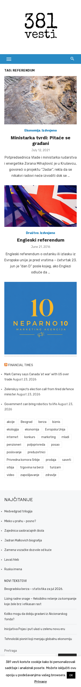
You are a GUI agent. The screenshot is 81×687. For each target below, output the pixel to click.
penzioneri (14, 445)
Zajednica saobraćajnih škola (24, 531)
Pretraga (10, 651)
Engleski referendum (40, 240)
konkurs (29, 437)
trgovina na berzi (32, 467)
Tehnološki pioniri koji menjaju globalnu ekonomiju (38, 639)
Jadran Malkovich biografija (23, 540)
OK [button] (71, 675)
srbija (10, 467)
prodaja (51, 460)
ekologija (13, 429)
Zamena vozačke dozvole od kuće (28, 550)
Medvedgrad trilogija (18, 511)
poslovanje (14, 452)
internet (12, 437)
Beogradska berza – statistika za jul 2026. (33, 589)
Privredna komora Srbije (23, 460)
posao (55, 445)
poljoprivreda (36, 445)
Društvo (32, 233)
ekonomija (32, 429)
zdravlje (50, 475)
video (10, 475)
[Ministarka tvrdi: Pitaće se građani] (40, 100)
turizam (55, 467)
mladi (65, 437)
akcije (11, 422)
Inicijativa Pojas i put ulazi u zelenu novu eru (34, 629)
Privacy (40, 682)
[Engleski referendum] (40, 206)
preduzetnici (36, 452)
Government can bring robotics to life (30, 404)
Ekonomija (32, 130)
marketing (48, 437)
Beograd (26, 422)
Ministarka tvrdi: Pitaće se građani (40, 140)
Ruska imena (13, 569)
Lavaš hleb (11, 560)
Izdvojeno (49, 130)
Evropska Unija (55, 429)
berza (42, 422)
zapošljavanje (29, 475)
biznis (56, 422)
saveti (66, 460)
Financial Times (20, 365)
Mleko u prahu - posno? (20, 521)
